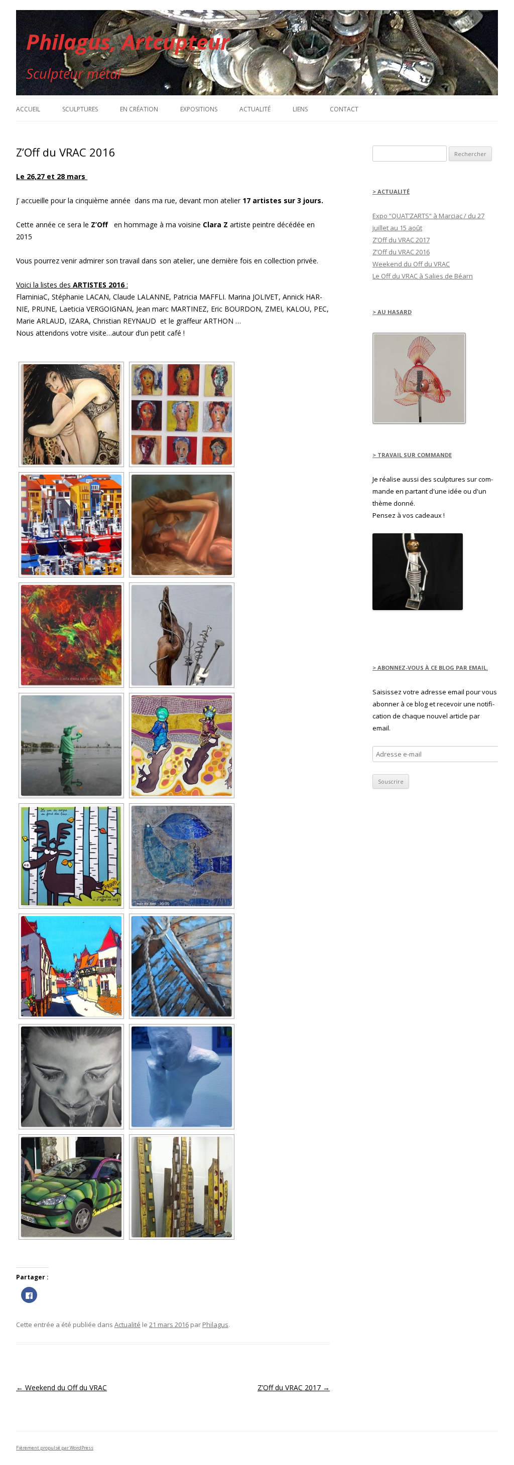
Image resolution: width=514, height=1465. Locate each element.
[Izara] (71, 635)
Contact (344, 109)
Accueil (28, 109)
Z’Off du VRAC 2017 (294, 1387)
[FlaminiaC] (182, 525)
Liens (300, 109)
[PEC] (182, 1187)
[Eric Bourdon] (71, 525)
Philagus (215, 1324)
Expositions (198, 109)
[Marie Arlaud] (182, 745)
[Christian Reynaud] (71, 966)
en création (139, 109)
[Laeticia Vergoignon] (71, 745)
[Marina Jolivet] (71, 856)
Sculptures (80, 109)
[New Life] (417, 607)
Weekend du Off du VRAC (61, 1387)
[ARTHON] (71, 1187)
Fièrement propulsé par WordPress (54, 1447)
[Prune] (182, 966)
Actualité (255, 109)
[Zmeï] (182, 1077)
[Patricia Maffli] (182, 856)
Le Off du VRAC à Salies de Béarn (422, 275)
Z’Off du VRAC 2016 (401, 251)
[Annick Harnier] (182, 414)
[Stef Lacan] (71, 1077)
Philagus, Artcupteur (127, 41)
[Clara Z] (71, 414)
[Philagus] (182, 635)
